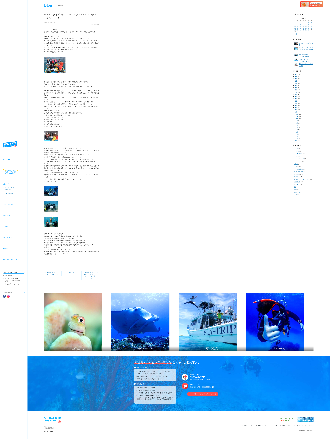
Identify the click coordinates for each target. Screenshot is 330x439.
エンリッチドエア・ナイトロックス (304, 425)
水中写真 (296, 176)
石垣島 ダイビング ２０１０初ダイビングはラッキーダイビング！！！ (90, 275)
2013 (296, 103)
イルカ (296, 148)
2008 (296, 141)
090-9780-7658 (205, 379)
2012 (296, 105)
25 (297, 30)
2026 (296, 74)
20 (303, 28)
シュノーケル (8, 192)
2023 (296, 81)
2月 (297, 136)
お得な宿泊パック (9, 275)
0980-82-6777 (197, 377)
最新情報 (296, 174)
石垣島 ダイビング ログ (50, 22)
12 (300, 26)
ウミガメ (296, 151)
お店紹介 (5, 226)
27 (303, 30)
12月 (297, 114)
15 (308, 26)
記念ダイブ (297, 184)
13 (303, 26)
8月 (297, 123)
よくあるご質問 (7, 237)
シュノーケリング (299, 158)
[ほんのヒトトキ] (287, 421)
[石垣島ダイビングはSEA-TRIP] (10, 144)
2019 (296, 90)
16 (311, 26)
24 (295, 30)
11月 (297, 116)
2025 (296, 76)
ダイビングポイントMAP (11, 278)
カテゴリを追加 (298, 153)
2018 (296, 92)
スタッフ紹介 (6, 215)
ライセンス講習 (8, 193)
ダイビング (297, 161)
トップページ (6, 159)
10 (295, 26)
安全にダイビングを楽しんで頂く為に (12, 281)
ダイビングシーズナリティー (12, 284)
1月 (297, 138)
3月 (297, 134)
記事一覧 (71, 272)
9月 (297, 121)
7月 (297, 125)
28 (305, 30)
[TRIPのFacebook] (4, 296)
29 (308, 30)
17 (295, 28)
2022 (296, 83)
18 (297, 28)
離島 (295, 189)
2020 (296, 87)
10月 (297, 118)
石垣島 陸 (297, 182)
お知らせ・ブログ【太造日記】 (12, 259)
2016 (296, 96)
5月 (297, 129)
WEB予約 (5, 248)
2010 (296, 109)
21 (305, 28)
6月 (297, 127)
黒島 (295, 194)
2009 (296, 112)
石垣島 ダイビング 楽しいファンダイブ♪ (53, 273)
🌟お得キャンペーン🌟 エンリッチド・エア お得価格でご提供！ (15, 172)
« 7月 (295, 34)
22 (308, 28)
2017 (296, 94)
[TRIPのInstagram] (8, 296)
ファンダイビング (9, 188)
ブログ (296, 164)
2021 (296, 85)
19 (300, 28)
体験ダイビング (8, 190)
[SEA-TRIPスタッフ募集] (306, 421)
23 (311, 28)
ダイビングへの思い (8, 204)
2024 (296, 78)
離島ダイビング (298, 192)
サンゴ (296, 156)
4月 (297, 132)
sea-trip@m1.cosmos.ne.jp (202, 387)
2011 (296, 107)
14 (305, 26)
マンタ (296, 166)
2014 (296, 101)
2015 (296, 98)
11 (297, 26)
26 (300, 30)
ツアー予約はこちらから (202, 394)
